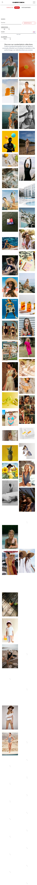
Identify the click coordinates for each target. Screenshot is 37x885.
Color (2, 31)
